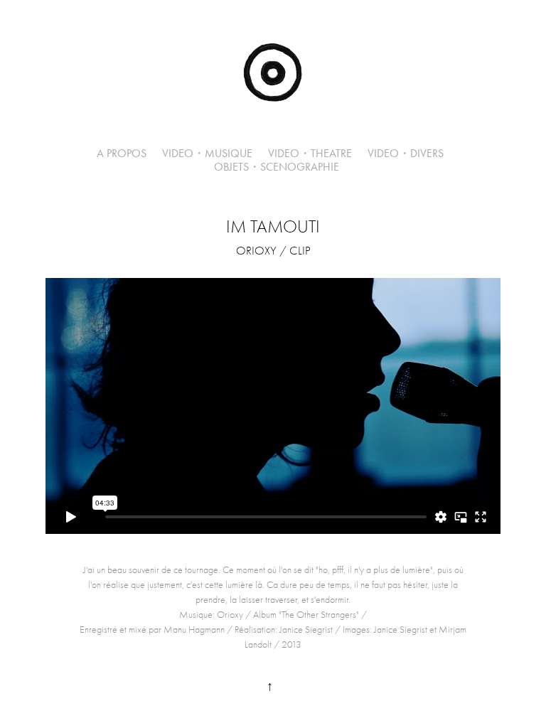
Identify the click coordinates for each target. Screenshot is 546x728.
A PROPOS (121, 153)
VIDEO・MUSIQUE (207, 153)
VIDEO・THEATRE (310, 153)
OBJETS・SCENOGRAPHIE (276, 166)
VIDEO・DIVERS (406, 153)
